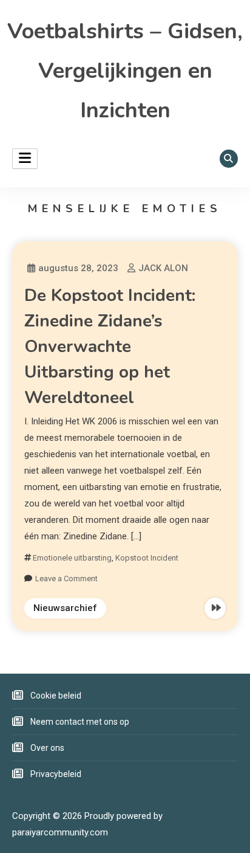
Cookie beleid (55, 695)
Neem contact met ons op (79, 722)
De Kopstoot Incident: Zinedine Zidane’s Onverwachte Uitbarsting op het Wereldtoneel (109, 346)
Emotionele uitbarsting (72, 557)
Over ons (47, 748)
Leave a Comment (66, 578)
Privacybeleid (55, 774)
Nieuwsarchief (65, 608)
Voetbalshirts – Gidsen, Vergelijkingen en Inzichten (125, 70)
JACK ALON (163, 268)
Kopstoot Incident (146, 557)
